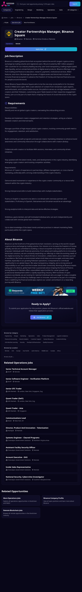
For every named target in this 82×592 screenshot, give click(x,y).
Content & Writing (61, 339)
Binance (19, 18)
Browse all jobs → (9, 357)
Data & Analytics (23, 339)
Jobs (12, 18)
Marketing (39, 10)
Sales (61, 10)
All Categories (72, 10)
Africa (58, 351)
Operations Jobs (16, 22)
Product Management (48, 336)
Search (75, 4)
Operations (51, 10)
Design (30, 10)
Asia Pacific (26, 351)
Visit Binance (41, 317)
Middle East (45, 351)
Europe (18, 351)
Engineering (19, 10)
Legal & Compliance (62, 336)
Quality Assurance (48, 342)
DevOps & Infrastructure (34, 342)
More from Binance (29, 22)
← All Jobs (5, 22)
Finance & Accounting (11, 339)
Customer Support (36, 339)
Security (22, 342)
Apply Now (39, 49)
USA (13, 351)
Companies (7, 10)
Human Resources (49, 339)
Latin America (35, 351)
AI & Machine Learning (11, 342)
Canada (52, 351)
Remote (7, 351)
